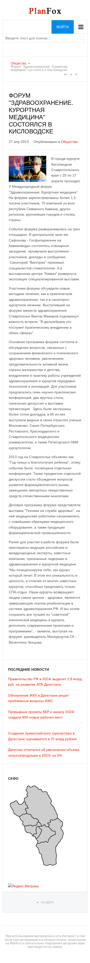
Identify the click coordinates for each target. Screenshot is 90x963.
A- (76, 74)
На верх (47, 902)
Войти (62, 27)
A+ (65, 74)
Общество (18, 63)
